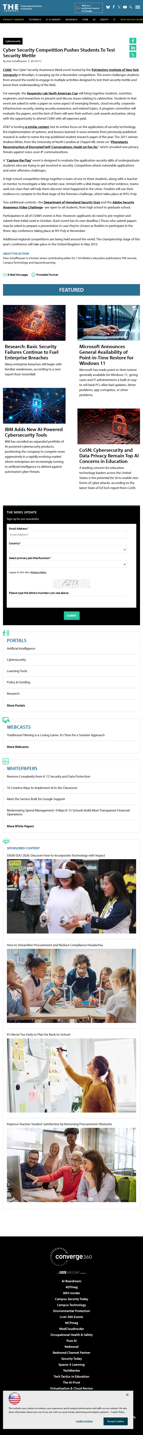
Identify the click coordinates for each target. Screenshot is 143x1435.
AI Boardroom (71, 1281)
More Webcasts (18, 747)
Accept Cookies (115, 1421)
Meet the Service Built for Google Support (36, 799)
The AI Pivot (71, 1382)
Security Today (71, 1358)
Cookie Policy (118, 1411)
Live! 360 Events (71, 1317)
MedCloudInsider (71, 1329)
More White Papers (20, 826)
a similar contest (37, 127)
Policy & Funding (18, 682)
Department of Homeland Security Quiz (72, 202)
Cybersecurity (13, 41)
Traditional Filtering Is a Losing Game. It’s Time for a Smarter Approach (56, 735)
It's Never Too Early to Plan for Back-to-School (38, 1034)
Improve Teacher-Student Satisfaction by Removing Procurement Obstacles (59, 1124)
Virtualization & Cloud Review (71, 1388)
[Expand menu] (137, 8)
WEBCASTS (19, 727)
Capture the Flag (19, 160)
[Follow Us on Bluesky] (108, 7)
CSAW (7, 70)
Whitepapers (22, 768)
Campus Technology (71, 1305)
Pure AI (71, 1341)
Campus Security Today (71, 1299)
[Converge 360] (71, 1257)
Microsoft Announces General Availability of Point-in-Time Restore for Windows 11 (106, 354)
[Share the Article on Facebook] (133, 40)
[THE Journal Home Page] (22, 7)
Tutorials (35, 19)
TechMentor (71, 1370)
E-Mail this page (18, 274)
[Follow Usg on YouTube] (125, 7)
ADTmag (72, 1287)
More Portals (16, 705)
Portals (16, 640)
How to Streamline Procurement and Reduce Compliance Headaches (55, 945)
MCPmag (71, 1323)
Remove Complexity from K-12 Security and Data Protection (48, 776)
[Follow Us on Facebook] (113, 7)
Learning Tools (17, 671)
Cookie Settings (84, 1421)
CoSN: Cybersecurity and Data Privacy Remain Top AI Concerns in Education (109, 455)
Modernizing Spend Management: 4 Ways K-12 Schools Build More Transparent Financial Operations (68, 812)
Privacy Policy (38, 572)
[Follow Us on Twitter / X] (119, 7)
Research (71, 19)
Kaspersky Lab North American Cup (52, 93)
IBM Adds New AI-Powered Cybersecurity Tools (34, 432)
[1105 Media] (71, 1272)
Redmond (71, 1346)
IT (114, 19)
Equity (104, 19)
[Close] (127, 1395)
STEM (85, 19)
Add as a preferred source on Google (90, 8)
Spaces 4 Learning (71, 1364)
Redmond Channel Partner (71, 1352)
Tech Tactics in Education (71, 1376)
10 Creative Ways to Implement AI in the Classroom (42, 788)
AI (94, 19)
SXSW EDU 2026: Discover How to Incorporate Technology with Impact (56, 855)
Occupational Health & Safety (71, 1335)
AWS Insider (71, 1293)
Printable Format (47, 274)
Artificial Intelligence (21, 648)
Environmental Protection (71, 1311)
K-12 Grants (53, 19)
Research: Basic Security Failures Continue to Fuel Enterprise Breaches (31, 352)
